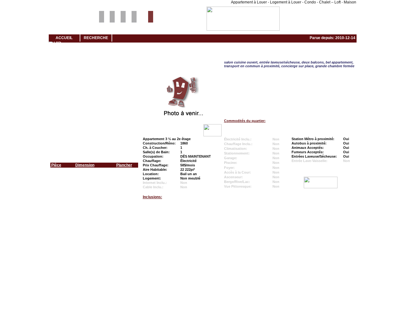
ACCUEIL (64, 38)
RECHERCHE (96, 38)
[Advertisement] (200, 229)
